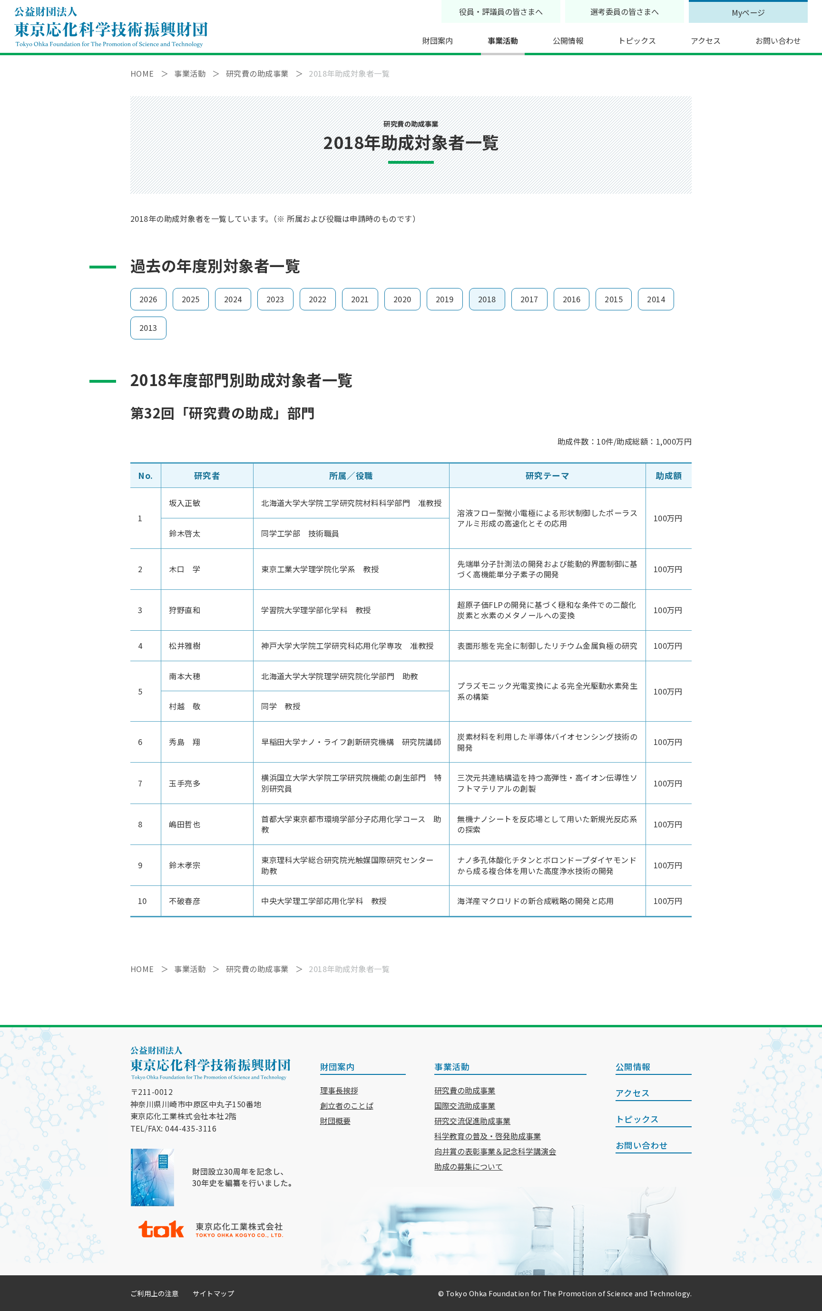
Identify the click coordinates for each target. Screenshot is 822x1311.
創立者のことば (346, 1105)
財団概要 (335, 1120)
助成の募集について (468, 1166)
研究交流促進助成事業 (472, 1120)
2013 (148, 327)
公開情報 (568, 40)
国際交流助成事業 (464, 1105)
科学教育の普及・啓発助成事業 (487, 1136)
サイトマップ (213, 1293)
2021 (360, 299)
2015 (614, 299)
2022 (318, 299)
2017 (529, 299)
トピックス (637, 40)
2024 (233, 299)
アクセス (706, 40)
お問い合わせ (778, 40)
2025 (191, 299)
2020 (402, 299)
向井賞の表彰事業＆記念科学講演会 (495, 1151)
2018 (487, 299)
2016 (572, 299)
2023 (275, 299)
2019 (445, 299)
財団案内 (437, 40)
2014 (656, 299)
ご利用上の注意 (154, 1293)
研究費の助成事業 (464, 1090)
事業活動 (503, 40)
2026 (148, 299)
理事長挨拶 (339, 1090)
